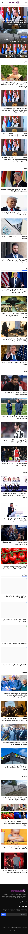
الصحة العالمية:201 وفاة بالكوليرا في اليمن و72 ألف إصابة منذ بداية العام (14, 340)
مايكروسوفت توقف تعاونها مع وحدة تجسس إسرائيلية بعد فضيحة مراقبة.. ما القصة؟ (15, 767)
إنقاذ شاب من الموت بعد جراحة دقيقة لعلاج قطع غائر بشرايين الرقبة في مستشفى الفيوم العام (15, 695)
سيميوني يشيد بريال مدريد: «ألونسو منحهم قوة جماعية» (16, 393)
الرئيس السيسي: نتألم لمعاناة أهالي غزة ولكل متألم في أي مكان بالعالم (15, 134)
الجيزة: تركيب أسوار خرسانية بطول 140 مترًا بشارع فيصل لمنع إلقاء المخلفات (15, 40)
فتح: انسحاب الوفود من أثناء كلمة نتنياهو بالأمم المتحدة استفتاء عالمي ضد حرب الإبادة (14, 315)
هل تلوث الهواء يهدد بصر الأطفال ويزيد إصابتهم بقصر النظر (15, 847)
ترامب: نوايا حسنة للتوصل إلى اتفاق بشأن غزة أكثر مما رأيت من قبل (14, 291)
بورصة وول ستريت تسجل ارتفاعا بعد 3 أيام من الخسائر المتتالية (14, 543)
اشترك (3, 914)
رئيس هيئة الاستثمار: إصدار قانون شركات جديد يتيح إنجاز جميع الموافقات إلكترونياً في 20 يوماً (14, 495)
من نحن (9, 930)
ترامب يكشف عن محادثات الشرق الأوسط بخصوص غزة (14, 213)
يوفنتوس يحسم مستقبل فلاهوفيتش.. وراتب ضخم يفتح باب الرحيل (15, 440)
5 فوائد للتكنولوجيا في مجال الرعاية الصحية (14, 643)
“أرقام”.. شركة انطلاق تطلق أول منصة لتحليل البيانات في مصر (15, 519)
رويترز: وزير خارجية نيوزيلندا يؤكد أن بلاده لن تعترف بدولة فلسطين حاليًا (14, 190)
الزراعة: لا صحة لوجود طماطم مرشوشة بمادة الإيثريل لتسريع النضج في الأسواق (15, 567)
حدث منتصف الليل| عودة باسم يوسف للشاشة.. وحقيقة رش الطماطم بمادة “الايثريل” (15, 823)
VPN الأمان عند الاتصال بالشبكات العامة (15, 665)
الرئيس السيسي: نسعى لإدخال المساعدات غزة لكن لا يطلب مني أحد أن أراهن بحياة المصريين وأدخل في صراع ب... (14, 159)
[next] (26, 17)
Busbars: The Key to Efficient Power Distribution (15, 597)
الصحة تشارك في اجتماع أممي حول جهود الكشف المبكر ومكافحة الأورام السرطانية (14, 719)
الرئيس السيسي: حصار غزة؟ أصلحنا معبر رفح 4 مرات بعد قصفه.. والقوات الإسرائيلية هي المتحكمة (14, 84)
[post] (14, 18)
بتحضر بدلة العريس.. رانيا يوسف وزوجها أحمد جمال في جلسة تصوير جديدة (15, 871)
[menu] (26, 2)
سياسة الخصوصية (22, 930)
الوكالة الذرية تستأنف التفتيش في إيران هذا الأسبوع (14, 237)
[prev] (2, 17)
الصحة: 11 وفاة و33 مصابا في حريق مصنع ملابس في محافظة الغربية (15, 743)
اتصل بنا (14, 930)
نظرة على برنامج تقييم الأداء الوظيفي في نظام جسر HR (15, 620)
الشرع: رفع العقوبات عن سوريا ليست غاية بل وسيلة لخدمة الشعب (14, 261)
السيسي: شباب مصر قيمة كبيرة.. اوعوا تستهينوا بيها (8, 55)
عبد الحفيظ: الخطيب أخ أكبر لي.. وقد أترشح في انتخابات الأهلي (14, 417)
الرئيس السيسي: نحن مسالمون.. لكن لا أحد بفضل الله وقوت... (22, 55)
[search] (2, 2)
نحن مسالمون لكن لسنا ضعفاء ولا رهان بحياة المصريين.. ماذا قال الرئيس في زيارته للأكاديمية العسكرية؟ (14, 110)
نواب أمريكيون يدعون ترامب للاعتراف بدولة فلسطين (14, 363)
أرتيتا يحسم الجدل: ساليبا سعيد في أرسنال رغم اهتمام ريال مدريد (14, 464)
